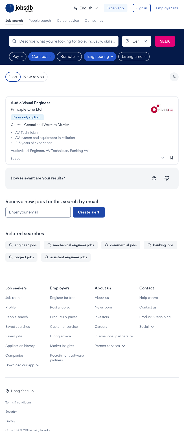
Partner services (107, 346)
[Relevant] (154, 178)
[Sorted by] (174, 76)
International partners (111, 336)
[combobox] (63, 41)
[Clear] (145, 41)
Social (144, 326)
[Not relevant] (166, 178)
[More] (162, 158)
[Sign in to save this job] (171, 157)
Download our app (19, 365)
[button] (86, 8)
